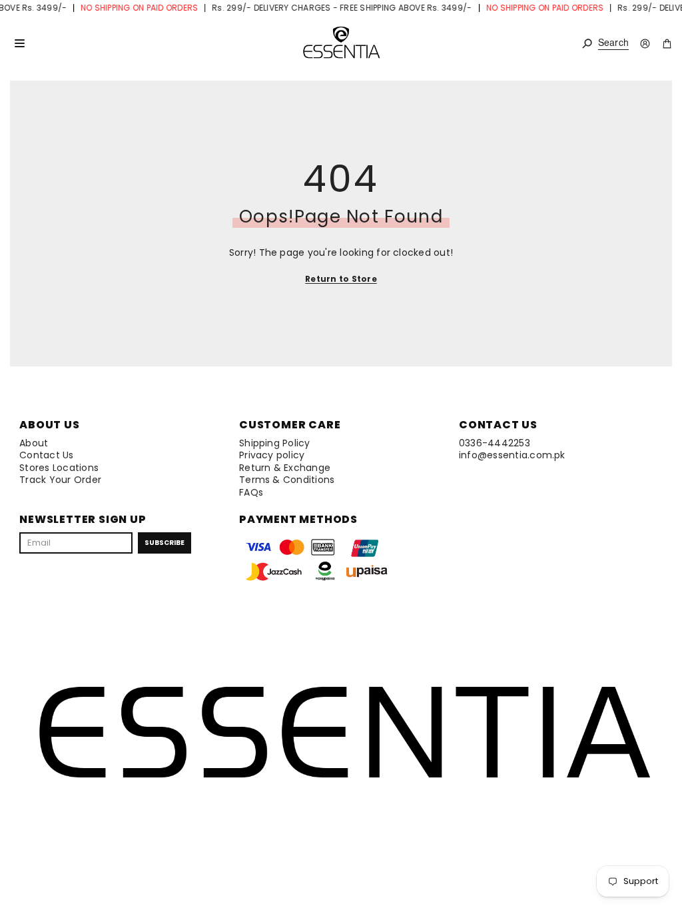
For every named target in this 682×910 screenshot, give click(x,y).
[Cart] (667, 43)
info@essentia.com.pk (512, 455)
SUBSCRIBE (164, 543)
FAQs (251, 492)
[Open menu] (19, 43)
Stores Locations (59, 467)
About (33, 443)
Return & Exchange (284, 467)
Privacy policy (271, 455)
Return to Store (341, 278)
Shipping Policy (274, 443)
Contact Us (46, 455)
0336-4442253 (494, 443)
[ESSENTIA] (341, 43)
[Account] (645, 43)
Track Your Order (60, 479)
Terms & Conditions (286, 479)
